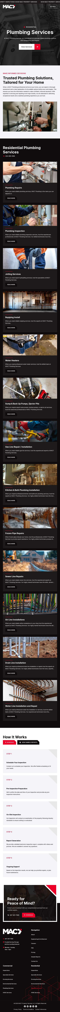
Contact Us (34, 961)
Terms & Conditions (28, 1009)
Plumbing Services (8, 988)
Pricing (33, 952)
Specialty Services (8, 975)
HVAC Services (7, 992)
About (33, 934)
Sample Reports (35, 957)
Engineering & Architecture (39, 939)
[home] (9, 6)
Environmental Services (10, 983)
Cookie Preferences (40, 1009)
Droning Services (8, 979)
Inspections (6, 970)
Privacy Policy (18, 1009)
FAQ (32, 948)
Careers (33, 943)
